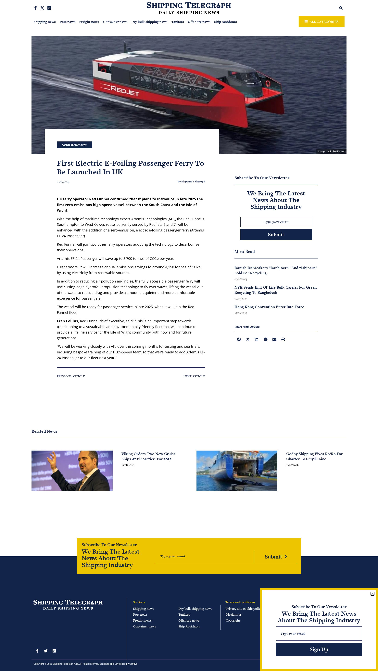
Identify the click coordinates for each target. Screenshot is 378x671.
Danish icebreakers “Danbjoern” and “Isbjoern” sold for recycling (275, 270)
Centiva (133, 664)
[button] (341, 8)
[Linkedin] (49, 8)
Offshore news (199, 21)
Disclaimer (233, 614)
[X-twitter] (42, 8)
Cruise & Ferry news (74, 145)
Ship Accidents (225, 21)
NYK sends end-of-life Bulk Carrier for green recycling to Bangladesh (275, 290)
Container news (115, 21)
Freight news (89, 21)
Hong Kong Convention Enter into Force (269, 306)
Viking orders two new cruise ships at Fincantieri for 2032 (148, 456)
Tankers (177, 21)
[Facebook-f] (35, 8)
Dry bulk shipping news (149, 21)
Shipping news (44, 21)
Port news (67, 21)
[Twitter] (45, 651)
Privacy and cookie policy (244, 609)
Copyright (233, 620)
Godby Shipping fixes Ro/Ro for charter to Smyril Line (314, 456)
